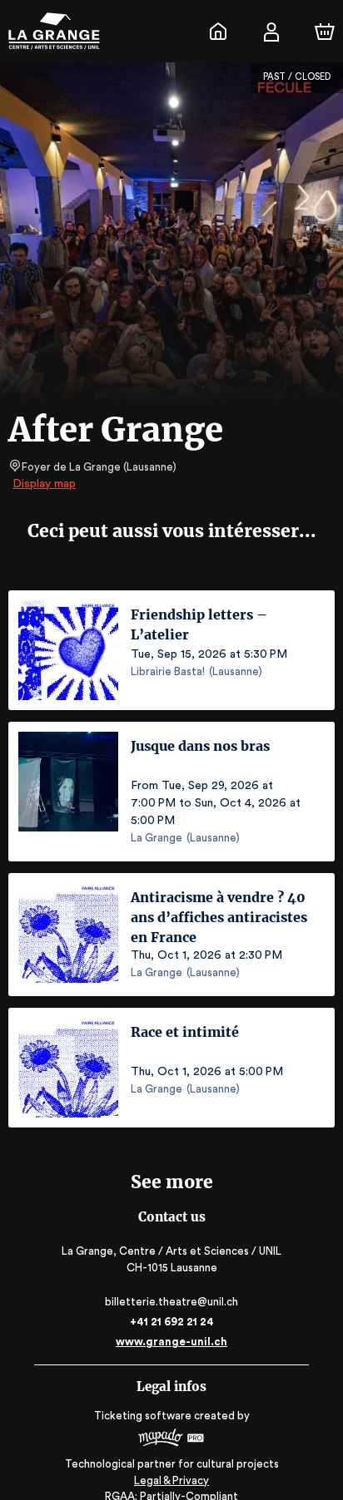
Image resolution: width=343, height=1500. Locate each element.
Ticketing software (142, 1415)
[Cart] (325, 31)
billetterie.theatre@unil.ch (171, 1301)
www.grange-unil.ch (171, 1341)
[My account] (271, 31)
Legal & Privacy (171, 1480)
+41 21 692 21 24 (172, 1321)
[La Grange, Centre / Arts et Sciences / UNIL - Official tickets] (218, 31)
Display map (44, 484)
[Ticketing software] (171, 1440)
